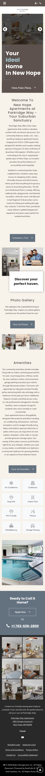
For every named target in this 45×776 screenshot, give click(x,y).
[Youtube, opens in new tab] (22, 737)
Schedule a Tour (20, 238)
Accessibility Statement (28, 755)
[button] (36, 3)
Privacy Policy (32, 750)
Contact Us (11, 755)
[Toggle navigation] (4, 3)
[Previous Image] (5, 29)
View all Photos (21, 324)
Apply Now (25, 611)
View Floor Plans (22, 87)
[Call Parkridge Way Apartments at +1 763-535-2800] (40, 3)
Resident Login (14, 744)
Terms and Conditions (14, 750)
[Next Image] (40, 29)
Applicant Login (29, 744)
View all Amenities (20, 469)
